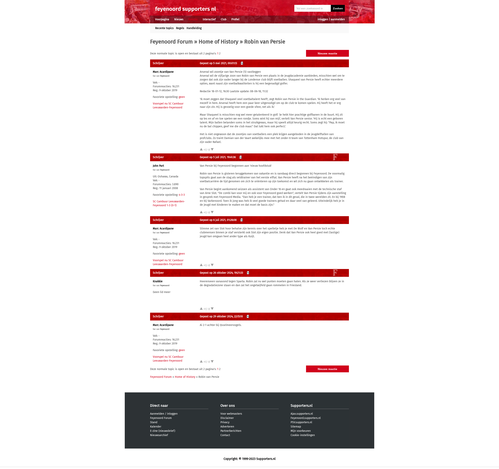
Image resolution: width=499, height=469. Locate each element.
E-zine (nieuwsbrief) (162, 431)
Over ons (227, 406)
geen (182, 97)
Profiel (235, 19)
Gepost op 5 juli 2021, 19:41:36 (218, 157)
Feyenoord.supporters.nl (306, 418)
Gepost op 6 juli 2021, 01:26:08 (218, 220)
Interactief (209, 19)
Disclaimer (227, 418)
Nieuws (178, 19)
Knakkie (158, 281)
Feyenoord (164, 76)
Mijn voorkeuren (301, 431)
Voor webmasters (231, 413)
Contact (225, 435)
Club (223, 19)
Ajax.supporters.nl (302, 413)
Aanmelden (157, 413)
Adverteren (227, 426)
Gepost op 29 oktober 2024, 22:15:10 (221, 316)
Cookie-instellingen (303, 435)
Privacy (224, 422)
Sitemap (296, 426)
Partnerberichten (230, 431)
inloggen (323, 19)
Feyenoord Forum (171, 41)
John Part (158, 165)
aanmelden (338, 19)
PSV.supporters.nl (301, 422)
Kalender (155, 426)
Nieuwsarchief (159, 435)
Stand (153, 422)
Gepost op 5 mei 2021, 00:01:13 (218, 63)
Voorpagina (162, 19)
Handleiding (194, 28)
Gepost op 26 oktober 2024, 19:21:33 (221, 272)
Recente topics (164, 28)
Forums (193, 19)
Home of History (218, 41)
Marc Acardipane (163, 71)
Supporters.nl (301, 406)
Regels (180, 28)
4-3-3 (182, 194)
